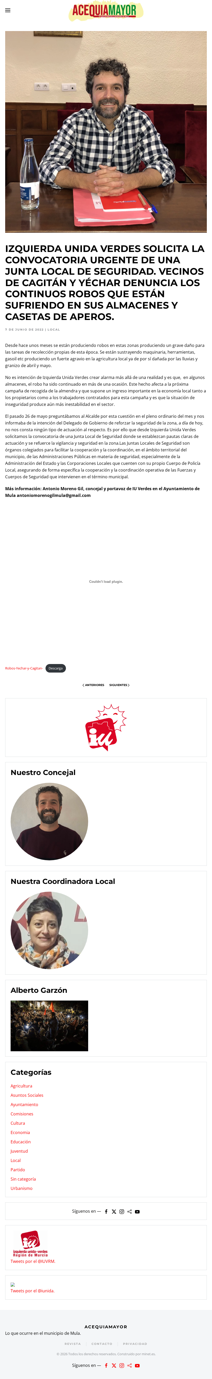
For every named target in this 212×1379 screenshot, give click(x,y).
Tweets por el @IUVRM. (33, 1261)
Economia (20, 1132)
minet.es (148, 1354)
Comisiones (22, 1114)
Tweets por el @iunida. (33, 1291)
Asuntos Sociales (27, 1095)
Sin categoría (23, 1179)
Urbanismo (22, 1188)
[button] (7, 10)
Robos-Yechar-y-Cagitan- (24, 668)
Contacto (102, 1344)
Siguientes (118, 685)
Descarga (56, 668)
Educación (21, 1142)
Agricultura (21, 1086)
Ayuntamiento (24, 1104)
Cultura (18, 1123)
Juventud (19, 1151)
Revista (73, 1344)
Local (54, 329)
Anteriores (94, 685)
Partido (18, 1170)
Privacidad (135, 1344)
